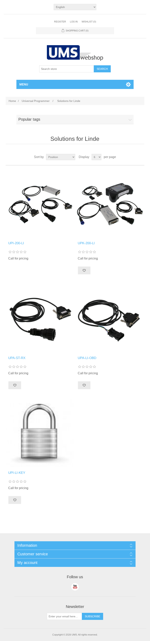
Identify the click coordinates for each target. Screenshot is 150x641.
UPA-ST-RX (16, 358)
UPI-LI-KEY (16, 473)
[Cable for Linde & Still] (40, 318)
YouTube (75, 587)
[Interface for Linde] (40, 203)
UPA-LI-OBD (87, 358)
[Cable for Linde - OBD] (110, 318)
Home (12, 100)
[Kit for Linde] (110, 203)
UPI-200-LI (16, 243)
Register (60, 21)
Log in (74, 21)
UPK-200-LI (86, 243)
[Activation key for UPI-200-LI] (40, 433)
